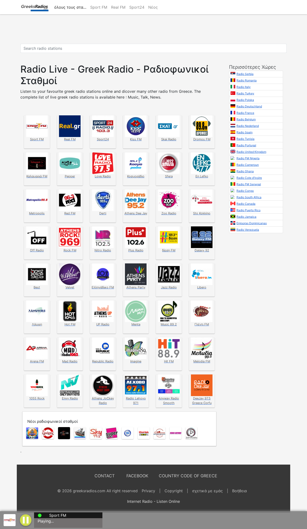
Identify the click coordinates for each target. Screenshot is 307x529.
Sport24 (136, 7)
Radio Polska (245, 100)
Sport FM (98, 7)
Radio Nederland (247, 126)
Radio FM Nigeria (248, 158)
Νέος (153, 7)
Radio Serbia (245, 74)
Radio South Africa (248, 197)
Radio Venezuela (247, 229)
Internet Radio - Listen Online (153, 501)
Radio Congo (245, 191)
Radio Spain (244, 132)
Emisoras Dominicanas (251, 223)
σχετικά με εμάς (207, 490)
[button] (25, 519)
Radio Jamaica (246, 216)
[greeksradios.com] (34, 7)
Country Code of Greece (188, 475)
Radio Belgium (246, 119)
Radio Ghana (245, 171)
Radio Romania (246, 80)
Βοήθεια (239, 490)
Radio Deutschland (249, 106)
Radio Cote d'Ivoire (249, 178)
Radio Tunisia (245, 139)
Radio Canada (245, 203)
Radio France (245, 113)
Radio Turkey (245, 93)
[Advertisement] (153, 29)
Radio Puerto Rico (248, 210)
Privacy (148, 490)
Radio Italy (243, 87)
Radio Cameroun (247, 165)
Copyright (174, 490)
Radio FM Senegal (248, 184)
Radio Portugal (246, 145)
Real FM (118, 7)
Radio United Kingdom (251, 152)
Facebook (137, 475)
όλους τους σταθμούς (71, 7)
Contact (104, 475)
